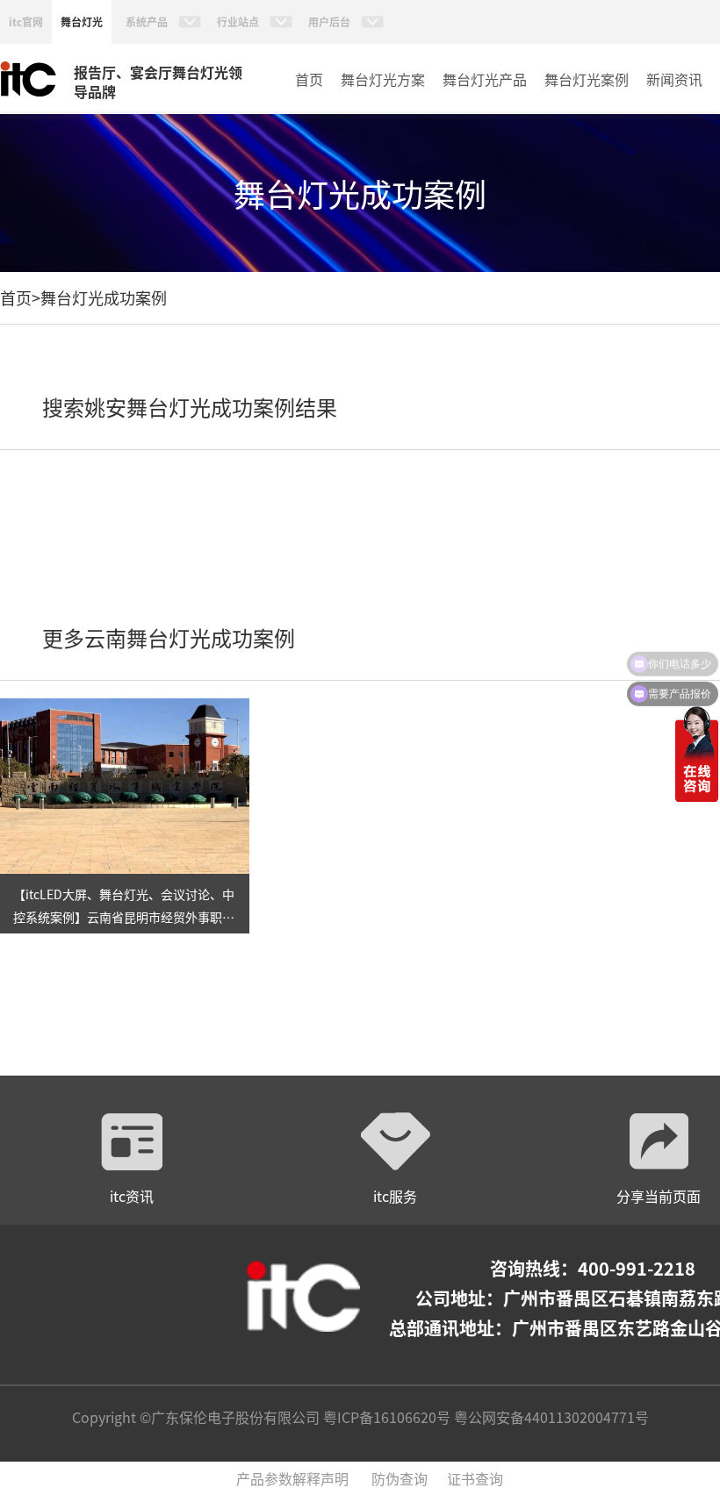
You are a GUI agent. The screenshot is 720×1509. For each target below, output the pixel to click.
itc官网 (26, 21)
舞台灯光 (82, 21)
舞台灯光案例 (586, 78)
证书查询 (475, 1478)
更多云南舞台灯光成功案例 (168, 637)
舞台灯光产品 (485, 78)
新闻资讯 (674, 78)
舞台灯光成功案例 (103, 297)
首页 (309, 78)
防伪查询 (399, 1478)
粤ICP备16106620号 (385, 1416)
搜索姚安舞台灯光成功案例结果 (189, 406)
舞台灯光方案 (383, 78)
